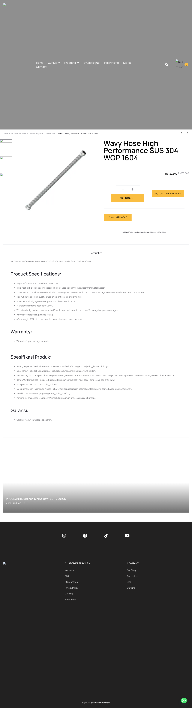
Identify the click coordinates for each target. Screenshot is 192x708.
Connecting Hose (36, 133)
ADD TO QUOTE (128, 197)
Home (5, 133)
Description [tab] (96, 253)
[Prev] (182, 133)
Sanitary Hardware (18, 133)
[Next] (186, 133)
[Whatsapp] (184, 701)
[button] (166, 64)
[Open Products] (77, 63)
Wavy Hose (50, 133)
